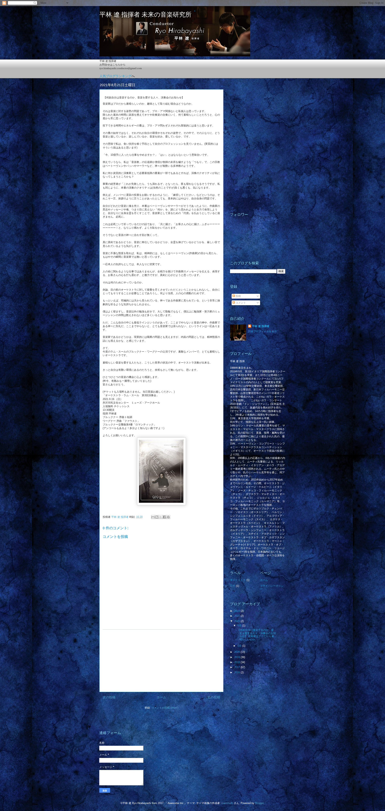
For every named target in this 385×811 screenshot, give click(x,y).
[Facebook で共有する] (164, 517)
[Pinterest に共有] (168, 517)
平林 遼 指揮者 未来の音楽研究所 (145, 14)
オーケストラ (238, 580)
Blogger (259, 803)
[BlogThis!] (157, 517)
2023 (237, 610)
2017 (237, 667)
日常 (232, 585)
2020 (237, 651)
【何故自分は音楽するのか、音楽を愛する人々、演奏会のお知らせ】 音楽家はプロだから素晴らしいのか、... (256, 634)
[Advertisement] (161, 661)
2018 (237, 662)
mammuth (227, 803)
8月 (239, 625)
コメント (240, 302)
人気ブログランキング (115, 76)
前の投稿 (213, 697)
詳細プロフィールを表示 (262, 331)
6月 (239, 645)
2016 (237, 672)
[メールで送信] (153, 517)
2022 (237, 615)
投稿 (238, 296)
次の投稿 (109, 697)
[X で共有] (161, 517)
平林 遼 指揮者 (260, 326)
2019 (237, 657)
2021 (237, 621)
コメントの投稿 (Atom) (164, 707)
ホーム (161, 697)
